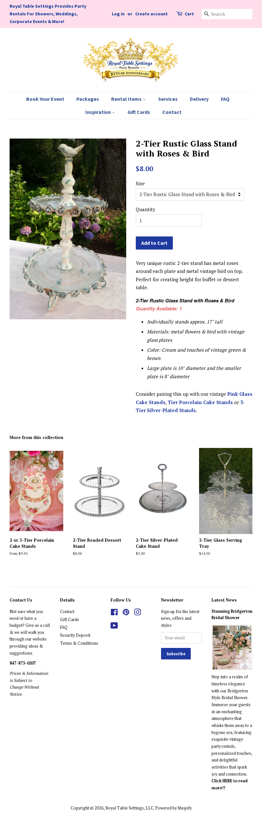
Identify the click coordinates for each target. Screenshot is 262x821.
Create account (151, 14)
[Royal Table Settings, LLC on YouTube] (114, 627)
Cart (189, 14)
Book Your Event (45, 99)
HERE (227, 781)
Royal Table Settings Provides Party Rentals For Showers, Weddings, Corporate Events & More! (48, 13)
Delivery (199, 99)
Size (140, 183)
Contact (171, 112)
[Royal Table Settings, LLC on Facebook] (114, 613)
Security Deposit (75, 635)
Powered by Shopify (173, 808)
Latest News (224, 600)
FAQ (225, 99)
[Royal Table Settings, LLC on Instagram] (137, 613)
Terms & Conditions (79, 643)
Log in (118, 14)
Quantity (145, 209)
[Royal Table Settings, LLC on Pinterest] (125, 613)
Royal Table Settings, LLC (129, 808)
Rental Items (127, 99)
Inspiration (98, 112)
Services (168, 99)
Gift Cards (138, 112)
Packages (87, 99)
